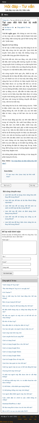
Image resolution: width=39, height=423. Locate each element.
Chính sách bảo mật (27, 419)
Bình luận (5, 240)
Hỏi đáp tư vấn (9, 27)
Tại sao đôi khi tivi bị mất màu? (19, 23)
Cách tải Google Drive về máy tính (13, 359)
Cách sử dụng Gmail (8, 340)
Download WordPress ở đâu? (11, 403)
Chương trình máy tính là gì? (11, 371)
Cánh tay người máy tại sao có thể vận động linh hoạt (19, 367)
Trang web (5, 267)
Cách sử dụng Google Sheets (11, 352)
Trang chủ (5, 20)
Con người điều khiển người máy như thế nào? (17, 394)
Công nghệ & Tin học (23, 27)
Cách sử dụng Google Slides (11, 355)
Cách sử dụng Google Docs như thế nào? (15, 344)
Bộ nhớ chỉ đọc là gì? (9, 321)
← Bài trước (6, 185)
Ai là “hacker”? (7, 292)
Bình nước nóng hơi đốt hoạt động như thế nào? (17, 306)
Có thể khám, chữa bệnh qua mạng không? (16, 386)
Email (4, 262)
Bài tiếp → (33, 185)
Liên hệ (33, 417)
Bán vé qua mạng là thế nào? (11, 302)
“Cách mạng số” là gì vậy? (10, 285)
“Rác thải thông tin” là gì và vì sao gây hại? (16, 288)
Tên (4, 256)
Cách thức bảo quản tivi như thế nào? (14, 363)
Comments (7, 29)
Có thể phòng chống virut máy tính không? (15, 390)
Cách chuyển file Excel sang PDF (13, 336)
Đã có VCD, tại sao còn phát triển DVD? (15, 411)
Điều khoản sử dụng (6, 422)
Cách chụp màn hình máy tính (11, 333)
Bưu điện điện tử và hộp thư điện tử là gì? (15, 325)
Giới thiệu (22, 417)
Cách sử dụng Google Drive (11, 348)
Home (4, 2)
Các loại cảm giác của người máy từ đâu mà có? (17, 329)
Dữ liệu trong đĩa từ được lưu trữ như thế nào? (17, 407)
